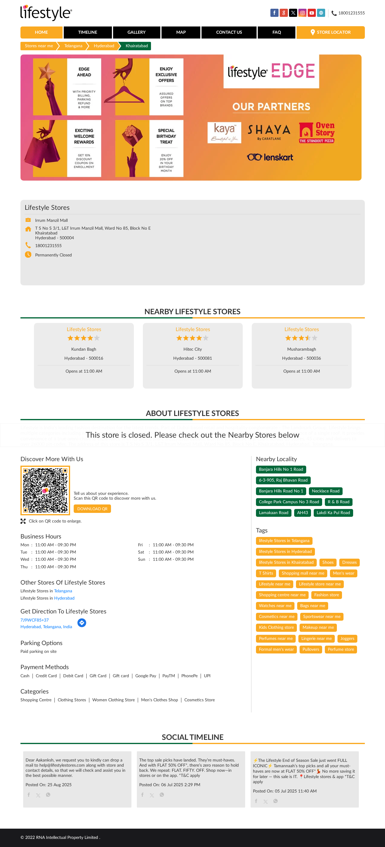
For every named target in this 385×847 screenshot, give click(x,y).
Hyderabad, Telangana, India (46, 627)
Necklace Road (326, 491)
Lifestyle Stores (84, 329)
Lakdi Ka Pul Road (333, 513)
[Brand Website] (321, 13)
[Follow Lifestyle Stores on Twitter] (293, 13)
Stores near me (39, 46)
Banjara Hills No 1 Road (281, 469)
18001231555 (48, 246)
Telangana (73, 46)
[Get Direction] (82, 626)
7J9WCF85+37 (34, 620)
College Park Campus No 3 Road (289, 502)
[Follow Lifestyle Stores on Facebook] (274, 13)
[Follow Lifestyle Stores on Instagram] (302, 13)
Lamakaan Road (273, 513)
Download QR (92, 509)
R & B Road (339, 502)
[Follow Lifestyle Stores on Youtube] (312, 13)
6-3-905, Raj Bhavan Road (283, 480)
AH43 (302, 513)
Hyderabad (104, 46)
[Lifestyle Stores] (46, 13)
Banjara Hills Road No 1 (281, 491)
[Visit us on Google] (284, 13)
